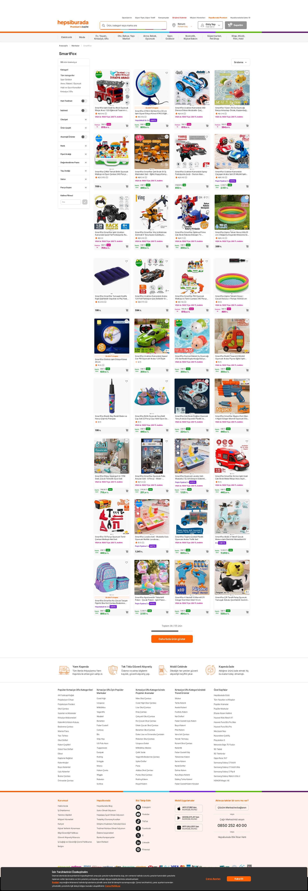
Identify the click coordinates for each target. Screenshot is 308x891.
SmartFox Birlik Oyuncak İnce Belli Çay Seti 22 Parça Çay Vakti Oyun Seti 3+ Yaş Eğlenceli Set (151, 417)
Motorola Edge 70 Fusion (224, 744)
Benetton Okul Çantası (145, 730)
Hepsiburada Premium (218, 18)
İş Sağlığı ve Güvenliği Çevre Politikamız (75, 842)
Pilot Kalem (179, 730)
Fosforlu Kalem (181, 712)
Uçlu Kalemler (64, 771)
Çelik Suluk (140, 752)
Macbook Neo (220, 731)
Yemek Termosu (181, 739)
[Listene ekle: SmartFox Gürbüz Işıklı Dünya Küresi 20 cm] (126, 321)
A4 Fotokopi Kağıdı (66, 695)
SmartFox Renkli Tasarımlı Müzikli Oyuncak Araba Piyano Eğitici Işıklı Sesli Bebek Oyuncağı (230, 357)
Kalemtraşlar (63, 762)
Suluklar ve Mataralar (67, 713)
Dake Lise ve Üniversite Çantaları (150, 734)
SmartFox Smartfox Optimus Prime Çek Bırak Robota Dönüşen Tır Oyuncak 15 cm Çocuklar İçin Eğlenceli (192, 233)
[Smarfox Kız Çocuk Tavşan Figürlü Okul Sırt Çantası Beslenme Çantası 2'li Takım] (111, 577)
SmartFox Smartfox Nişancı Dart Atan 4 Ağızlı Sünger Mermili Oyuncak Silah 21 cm (231, 417)
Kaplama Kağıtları (65, 758)
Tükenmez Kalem (182, 757)
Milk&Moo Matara (143, 748)
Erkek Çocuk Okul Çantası (147, 725)
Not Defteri (179, 716)
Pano (138, 766)
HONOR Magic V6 (221, 780)
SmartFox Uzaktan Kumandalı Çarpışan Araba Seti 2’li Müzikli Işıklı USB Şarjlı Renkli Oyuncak (230, 173)
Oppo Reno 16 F (220, 758)
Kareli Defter (180, 766)
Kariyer (61, 824)
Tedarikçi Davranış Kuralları (108, 819)
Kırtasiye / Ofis (66, 91)
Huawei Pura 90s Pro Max (225, 722)
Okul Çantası (63, 708)
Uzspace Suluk (142, 743)
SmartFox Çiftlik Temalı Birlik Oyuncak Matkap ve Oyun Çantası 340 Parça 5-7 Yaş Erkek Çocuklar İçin (111, 173)
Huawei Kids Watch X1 (223, 717)
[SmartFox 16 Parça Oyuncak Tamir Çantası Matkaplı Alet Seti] (111, 517)
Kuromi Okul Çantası (183, 743)
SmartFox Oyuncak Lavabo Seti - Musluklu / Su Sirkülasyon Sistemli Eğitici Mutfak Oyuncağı (190, 477)
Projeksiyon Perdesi (66, 704)
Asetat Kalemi (181, 707)
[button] (111, 126)
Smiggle (100, 761)
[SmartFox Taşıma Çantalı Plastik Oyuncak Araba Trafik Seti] (192, 517)
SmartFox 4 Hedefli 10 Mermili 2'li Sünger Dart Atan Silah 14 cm (190, 598)
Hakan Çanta (102, 770)
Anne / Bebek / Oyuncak (70, 83)
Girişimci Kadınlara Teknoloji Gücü (111, 824)
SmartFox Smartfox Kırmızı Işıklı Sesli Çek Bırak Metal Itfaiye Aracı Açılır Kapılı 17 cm (231, 477)
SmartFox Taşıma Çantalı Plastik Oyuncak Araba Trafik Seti (189, 537)
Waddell (100, 716)
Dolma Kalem (180, 770)
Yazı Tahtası (63, 735)
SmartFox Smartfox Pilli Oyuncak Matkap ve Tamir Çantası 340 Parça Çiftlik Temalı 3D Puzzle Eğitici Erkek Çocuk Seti (191, 297)
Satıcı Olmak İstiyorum (106, 810)
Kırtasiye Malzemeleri (67, 717)
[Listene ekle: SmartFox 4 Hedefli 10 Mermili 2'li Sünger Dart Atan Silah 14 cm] (207, 562)
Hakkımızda (63, 806)
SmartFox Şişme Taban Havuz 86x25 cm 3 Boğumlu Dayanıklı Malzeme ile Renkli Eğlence (231, 233)
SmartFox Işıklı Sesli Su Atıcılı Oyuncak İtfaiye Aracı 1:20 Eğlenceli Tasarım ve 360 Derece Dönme (111, 109)
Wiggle (100, 775)
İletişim (61, 846)
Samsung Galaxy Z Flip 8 (224, 771)
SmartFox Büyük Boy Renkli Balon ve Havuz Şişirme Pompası (111, 417)
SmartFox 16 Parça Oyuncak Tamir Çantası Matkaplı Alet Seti (110, 537)
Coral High (101, 698)
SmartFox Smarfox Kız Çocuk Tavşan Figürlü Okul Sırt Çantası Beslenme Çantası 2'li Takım (111, 601)
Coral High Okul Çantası (146, 703)
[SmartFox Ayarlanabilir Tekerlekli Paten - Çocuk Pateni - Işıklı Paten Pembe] (151, 577)
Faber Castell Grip (182, 752)
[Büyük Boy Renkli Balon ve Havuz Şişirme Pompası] (111, 396)
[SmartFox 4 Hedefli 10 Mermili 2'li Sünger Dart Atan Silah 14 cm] (192, 577)
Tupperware (102, 748)
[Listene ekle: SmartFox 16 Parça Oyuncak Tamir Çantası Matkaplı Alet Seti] (126, 502)
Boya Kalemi (180, 725)
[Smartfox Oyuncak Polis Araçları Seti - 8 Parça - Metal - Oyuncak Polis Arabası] (151, 456)
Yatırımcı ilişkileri (65, 815)
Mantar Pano (63, 731)
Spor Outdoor (66, 79)
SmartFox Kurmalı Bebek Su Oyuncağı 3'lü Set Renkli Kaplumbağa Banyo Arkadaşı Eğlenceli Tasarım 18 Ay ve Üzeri (192, 357)
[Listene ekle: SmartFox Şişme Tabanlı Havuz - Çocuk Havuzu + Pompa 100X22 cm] (247, 261)
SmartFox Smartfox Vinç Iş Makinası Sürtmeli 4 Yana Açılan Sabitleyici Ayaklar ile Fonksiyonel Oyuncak (151, 233)
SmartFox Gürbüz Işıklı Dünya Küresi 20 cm (111, 360)
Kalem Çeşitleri (64, 744)
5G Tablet (218, 749)
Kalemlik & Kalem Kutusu (68, 722)
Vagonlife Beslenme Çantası (147, 757)
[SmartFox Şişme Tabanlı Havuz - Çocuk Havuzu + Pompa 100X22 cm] (232, 276)
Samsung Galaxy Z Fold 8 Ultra (227, 767)
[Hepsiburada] (73, 23)
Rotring (100, 757)
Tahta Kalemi (180, 703)
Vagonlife (101, 712)
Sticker (178, 698)
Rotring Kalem (142, 779)
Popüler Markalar (221, 708)
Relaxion (100, 779)
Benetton (101, 721)
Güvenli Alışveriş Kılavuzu (69, 837)
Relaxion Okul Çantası (145, 739)
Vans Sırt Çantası (182, 734)
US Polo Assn (102, 743)
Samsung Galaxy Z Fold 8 (224, 762)
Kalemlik (178, 748)
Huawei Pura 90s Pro (223, 726)
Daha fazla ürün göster (172, 639)
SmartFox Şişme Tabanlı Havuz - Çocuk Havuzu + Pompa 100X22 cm (231, 297)
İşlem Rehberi (102, 842)
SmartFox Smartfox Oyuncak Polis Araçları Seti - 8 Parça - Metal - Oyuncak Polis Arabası (150, 477)
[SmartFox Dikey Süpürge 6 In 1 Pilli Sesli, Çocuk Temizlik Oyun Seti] (111, 456)
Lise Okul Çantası (143, 707)
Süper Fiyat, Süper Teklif (145, 18)
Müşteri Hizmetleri (197, 18)
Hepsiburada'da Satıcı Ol (240, 18)
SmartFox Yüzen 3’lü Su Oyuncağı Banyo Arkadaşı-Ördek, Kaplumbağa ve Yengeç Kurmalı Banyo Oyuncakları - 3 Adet (231, 109)
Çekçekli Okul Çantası (145, 716)
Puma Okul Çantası (144, 775)
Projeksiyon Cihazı (66, 699)
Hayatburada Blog (104, 806)
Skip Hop (101, 739)
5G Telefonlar (219, 753)
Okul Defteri (63, 740)
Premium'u (76, 26)
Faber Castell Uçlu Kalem (185, 721)
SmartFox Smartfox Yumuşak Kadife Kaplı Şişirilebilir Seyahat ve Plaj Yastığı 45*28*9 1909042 (111, 297)
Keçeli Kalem (141, 784)
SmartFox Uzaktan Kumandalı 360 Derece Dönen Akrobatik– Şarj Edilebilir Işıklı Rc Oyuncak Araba (190, 109)
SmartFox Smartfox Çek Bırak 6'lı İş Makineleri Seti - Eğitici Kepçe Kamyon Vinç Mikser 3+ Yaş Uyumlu (152, 173)
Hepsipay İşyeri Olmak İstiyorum (110, 815)
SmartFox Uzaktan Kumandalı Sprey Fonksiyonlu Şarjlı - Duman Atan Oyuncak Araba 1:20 (191, 173)
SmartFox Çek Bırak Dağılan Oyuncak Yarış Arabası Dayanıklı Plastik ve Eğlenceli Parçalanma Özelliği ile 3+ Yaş (191, 417)
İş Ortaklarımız (64, 810)
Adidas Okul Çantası (144, 770)
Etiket (60, 753)
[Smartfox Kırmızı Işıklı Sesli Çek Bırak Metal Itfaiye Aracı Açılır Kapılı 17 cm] (232, 456)
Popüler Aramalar (221, 704)
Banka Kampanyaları (106, 837)
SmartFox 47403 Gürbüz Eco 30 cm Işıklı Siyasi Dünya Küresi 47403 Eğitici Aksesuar (151, 112)
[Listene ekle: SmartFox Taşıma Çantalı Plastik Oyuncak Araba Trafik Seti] (207, 502)
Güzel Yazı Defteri (65, 749)
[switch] (84, 101)
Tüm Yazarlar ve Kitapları (224, 699)
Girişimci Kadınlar (179, 18)
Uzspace (100, 703)
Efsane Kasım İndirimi (223, 713)
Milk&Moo (101, 707)
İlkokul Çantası (64, 776)
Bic (98, 734)
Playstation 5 (219, 740)
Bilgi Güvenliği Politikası (68, 833)
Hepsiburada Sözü (222, 695)
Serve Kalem (180, 761)
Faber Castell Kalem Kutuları (187, 784)
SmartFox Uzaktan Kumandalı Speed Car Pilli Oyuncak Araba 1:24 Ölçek (151, 357)
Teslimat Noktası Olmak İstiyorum (111, 828)
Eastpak (100, 752)
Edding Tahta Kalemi (183, 779)
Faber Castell (102, 725)
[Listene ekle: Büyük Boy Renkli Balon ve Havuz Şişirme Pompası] (126, 381)
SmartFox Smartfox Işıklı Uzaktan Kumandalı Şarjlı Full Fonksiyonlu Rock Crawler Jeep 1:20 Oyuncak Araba (111, 233)
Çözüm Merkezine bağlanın (232, 807)
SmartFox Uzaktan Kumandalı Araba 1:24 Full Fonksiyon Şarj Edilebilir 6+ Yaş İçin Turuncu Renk (151, 297)
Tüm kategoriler (67, 75)
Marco (99, 766)
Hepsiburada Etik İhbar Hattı (232, 837)
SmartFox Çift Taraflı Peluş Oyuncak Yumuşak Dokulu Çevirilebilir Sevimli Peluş (231, 598)
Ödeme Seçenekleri (105, 833)
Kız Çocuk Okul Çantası (146, 721)
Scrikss (100, 784)
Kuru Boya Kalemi (182, 775)
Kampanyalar (163, 18)
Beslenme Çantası (65, 726)
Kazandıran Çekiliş (222, 735)
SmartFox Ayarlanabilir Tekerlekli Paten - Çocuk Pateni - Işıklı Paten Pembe (150, 598)
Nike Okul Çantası (143, 698)
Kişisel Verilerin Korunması (69, 828)
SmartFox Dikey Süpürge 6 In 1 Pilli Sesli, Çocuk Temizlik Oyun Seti (110, 477)
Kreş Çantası (141, 712)
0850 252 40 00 (232, 825)
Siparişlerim (127, 18)
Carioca (100, 730)
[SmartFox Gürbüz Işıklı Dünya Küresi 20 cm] (111, 336)
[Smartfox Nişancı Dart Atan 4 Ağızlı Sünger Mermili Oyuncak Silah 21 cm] (232, 396)
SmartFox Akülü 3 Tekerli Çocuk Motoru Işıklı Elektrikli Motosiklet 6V (230, 537)
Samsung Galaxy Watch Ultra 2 (227, 776)
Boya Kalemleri (64, 767)
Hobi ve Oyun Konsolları (70, 87)
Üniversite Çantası (65, 780)
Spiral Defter (141, 761)
